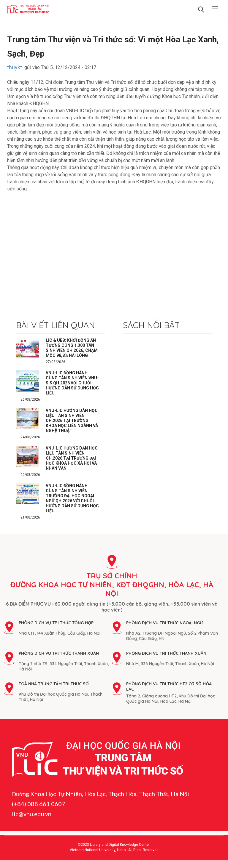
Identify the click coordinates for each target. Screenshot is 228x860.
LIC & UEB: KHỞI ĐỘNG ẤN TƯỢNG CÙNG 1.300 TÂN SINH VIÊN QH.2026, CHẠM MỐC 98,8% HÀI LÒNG (72, 348)
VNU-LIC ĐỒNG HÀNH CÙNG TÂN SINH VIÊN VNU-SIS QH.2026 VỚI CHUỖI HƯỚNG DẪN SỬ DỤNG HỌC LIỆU (72, 382)
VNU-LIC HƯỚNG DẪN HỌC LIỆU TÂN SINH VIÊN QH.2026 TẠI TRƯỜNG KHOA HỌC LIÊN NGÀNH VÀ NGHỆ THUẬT (72, 420)
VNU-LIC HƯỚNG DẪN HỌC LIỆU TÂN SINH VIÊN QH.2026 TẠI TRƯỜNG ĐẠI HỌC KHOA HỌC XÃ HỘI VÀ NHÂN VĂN (72, 458)
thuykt (14, 67)
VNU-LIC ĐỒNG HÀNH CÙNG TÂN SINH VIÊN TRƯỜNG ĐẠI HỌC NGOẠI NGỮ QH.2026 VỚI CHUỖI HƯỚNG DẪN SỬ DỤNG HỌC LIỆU (72, 498)
